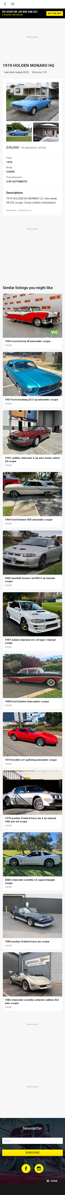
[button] (19, 132)
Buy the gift (54, 13)
